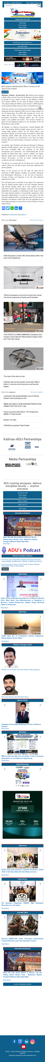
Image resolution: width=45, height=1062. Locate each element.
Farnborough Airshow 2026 (22, 50)
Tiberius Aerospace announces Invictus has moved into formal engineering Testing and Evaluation (23, 296)
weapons (23, 214)
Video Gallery (22, 27)
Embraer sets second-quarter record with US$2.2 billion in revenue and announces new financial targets (22, 384)
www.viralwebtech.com (29, 1042)
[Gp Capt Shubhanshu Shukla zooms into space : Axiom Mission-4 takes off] (22, 914)
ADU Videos (22, 509)
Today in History (22, 501)
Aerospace (13, 214)
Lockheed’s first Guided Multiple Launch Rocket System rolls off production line (21, 397)
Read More (7, 541)
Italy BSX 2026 (22, 46)
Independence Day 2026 (22, 19)
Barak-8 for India (10, 420)
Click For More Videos (22, 971)
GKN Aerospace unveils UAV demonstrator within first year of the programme (23, 256)
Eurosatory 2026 (23, 493)
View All (5, 567)
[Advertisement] (22, 996)
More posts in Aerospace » (36, 220)
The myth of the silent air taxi (14, 376)
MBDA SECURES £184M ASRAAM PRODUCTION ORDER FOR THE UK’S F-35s (22, 405)
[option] (10, 445)
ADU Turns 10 (22, 505)
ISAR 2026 (22, 23)
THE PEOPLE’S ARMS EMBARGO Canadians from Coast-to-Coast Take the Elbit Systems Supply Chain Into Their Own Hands (23, 336)
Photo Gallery (22, 25)
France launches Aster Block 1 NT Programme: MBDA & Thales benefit (21, 413)
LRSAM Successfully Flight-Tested (17, 425)
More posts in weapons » (37, 392)
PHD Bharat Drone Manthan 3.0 (22, 43)
